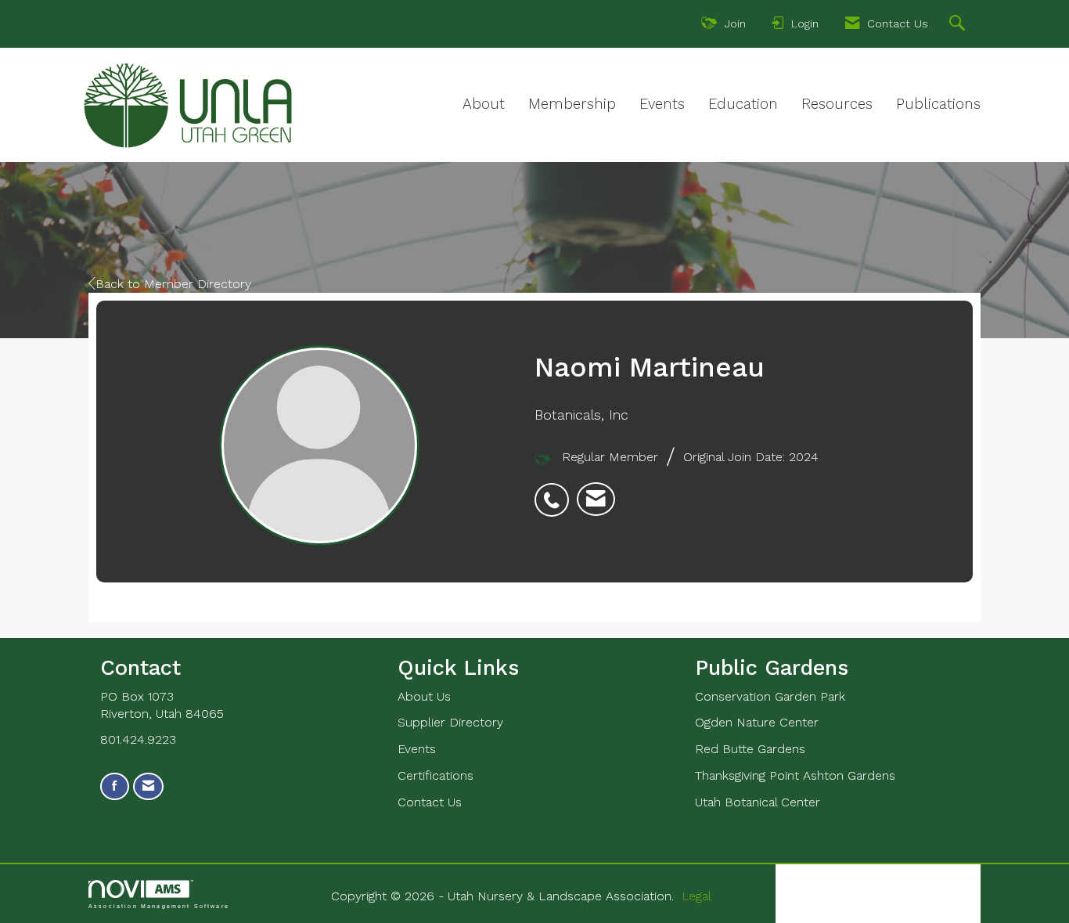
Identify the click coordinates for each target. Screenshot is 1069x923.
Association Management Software (158, 906)
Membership (572, 104)
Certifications (435, 775)
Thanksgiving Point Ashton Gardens (795, 775)
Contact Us (430, 802)
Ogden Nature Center (757, 722)
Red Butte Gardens (750, 748)
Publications (938, 104)
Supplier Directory (450, 722)
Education (743, 104)
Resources (837, 104)
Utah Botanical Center (757, 802)
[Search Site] (959, 25)
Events (662, 104)
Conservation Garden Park (770, 696)
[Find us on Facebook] (114, 786)
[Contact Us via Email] (148, 786)
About (484, 104)
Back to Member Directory (173, 283)
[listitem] (555, 492)
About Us (424, 696)
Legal (696, 896)
